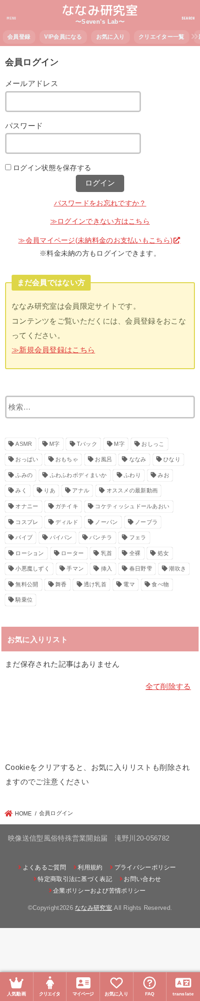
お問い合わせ (142, 878)
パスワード (24, 125)
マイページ (83, 993)
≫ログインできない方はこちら (100, 221)
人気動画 (16, 993)
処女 (163, 553)
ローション (29, 553)
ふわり (132, 475)
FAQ (150, 993)
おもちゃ (66, 459)
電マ (129, 584)
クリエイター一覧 (161, 37)
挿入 (107, 568)
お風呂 (103, 459)
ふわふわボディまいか (78, 475)
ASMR (23, 444)
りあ (49, 490)
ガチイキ (66, 506)
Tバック (87, 444)
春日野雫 (140, 568)
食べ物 (160, 584)
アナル (80, 490)
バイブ (24, 537)
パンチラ (100, 537)
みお (163, 475)
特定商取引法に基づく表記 (75, 878)
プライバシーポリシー (145, 867)
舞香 (61, 584)
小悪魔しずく (32, 568)
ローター (72, 553)
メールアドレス (31, 83)
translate (183, 993)
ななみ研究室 (100, 10)
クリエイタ (49, 993)
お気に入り (110, 37)
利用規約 (90, 867)
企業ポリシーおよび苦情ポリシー (99, 890)
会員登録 (18, 37)
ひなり (171, 459)
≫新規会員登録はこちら (53, 349)
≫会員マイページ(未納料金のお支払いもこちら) (95, 240)
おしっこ (152, 444)
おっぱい (26, 459)
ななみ (138, 459)
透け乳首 (95, 584)
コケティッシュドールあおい (132, 506)
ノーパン (106, 522)
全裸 (135, 553)
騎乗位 (24, 600)
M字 (54, 444)
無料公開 (26, 584)
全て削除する (168, 686)
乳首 (107, 553)
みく (21, 490)
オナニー (26, 506)
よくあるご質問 (44, 867)
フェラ (138, 537)
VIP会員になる (63, 37)
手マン (75, 568)
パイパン (61, 537)
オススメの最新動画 (132, 490)
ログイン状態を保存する (52, 168)
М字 (119, 444)
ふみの (24, 475)
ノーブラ (146, 522)
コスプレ (26, 522)
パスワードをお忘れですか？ (100, 203)
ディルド (66, 522)
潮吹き (177, 568)
